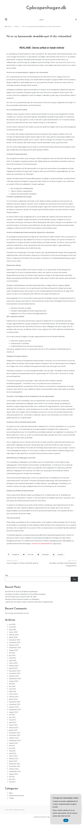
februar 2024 (13, 697)
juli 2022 (12, 746)
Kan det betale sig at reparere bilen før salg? (21, 597)
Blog (10, 793)
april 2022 (12, 753)
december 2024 (14, 671)
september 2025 (15, 648)
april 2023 (12, 722)
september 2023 (15, 709)
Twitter (30, 554)
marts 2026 (13, 632)
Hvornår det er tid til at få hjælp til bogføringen (21, 591)
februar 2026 (13, 635)
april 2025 (12, 660)
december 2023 (14, 702)
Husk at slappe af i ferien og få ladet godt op (22, 563)
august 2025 (13, 650)
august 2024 (13, 681)
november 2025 (14, 642)
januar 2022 (13, 761)
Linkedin (60, 554)
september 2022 (15, 740)
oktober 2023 (14, 707)
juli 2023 (12, 715)
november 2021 (14, 766)
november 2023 (14, 704)
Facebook (15, 554)
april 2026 (12, 630)
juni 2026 (12, 624)
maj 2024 (12, 689)
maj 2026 (12, 627)
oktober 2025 (14, 645)
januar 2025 (13, 668)
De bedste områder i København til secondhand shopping (25, 594)
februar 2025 (13, 666)
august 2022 (13, 743)
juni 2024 (12, 686)
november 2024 (14, 673)
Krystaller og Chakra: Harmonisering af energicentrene (62, 564)
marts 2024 (13, 694)
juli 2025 (12, 653)
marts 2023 (13, 725)
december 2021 (14, 764)
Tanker (11, 798)
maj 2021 (12, 782)
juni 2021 (12, 779)
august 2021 (13, 774)
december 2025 (14, 640)
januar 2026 (13, 637)
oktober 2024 (14, 676)
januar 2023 (13, 730)
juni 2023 (12, 717)
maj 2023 (12, 720)
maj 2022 (12, 751)
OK (66, 820)
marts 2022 (13, 756)
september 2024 (15, 678)
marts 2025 (13, 663)
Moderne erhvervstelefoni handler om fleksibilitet (22, 599)
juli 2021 (12, 777)
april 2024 (12, 691)
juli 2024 (12, 684)
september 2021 (15, 771)
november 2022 (14, 735)
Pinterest (45, 554)
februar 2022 (13, 759)
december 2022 (14, 733)
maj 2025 (12, 658)
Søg (6, 575)
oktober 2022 (14, 738)
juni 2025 (12, 655)
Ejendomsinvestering (16, 795)
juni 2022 (12, 748)
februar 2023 (13, 728)
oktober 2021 (14, 769)
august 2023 (13, 712)
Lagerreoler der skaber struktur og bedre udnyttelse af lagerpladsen (29, 602)
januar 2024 (13, 699)
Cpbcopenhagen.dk (46, 8)
